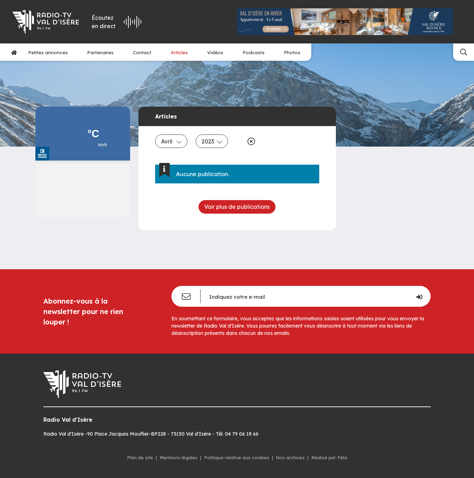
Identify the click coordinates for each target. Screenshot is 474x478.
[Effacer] (250, 141)
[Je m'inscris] (419, 296)
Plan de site (140, 457)
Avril (167, 141)
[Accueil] (14, 52)
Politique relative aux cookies (236, 457)
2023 (208, 141)
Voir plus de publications (237, 206)
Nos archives (290, 457)
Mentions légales (178, 457)
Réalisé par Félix (329, 457)
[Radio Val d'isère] (45, 22)
